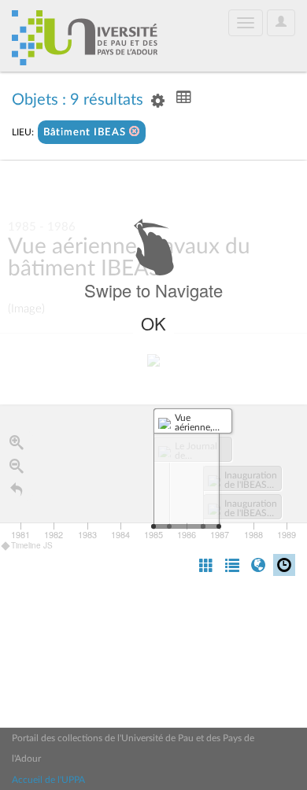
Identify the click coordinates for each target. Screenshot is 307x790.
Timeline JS (32, 545)
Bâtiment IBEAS (86, 132)
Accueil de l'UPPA (48, 779)
